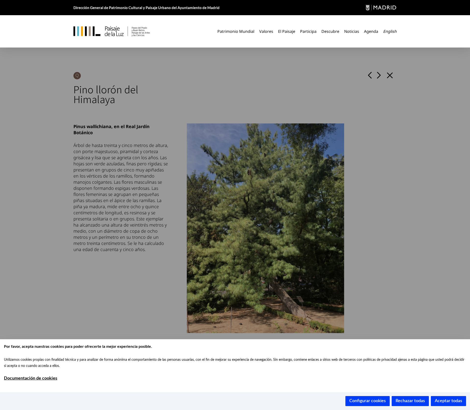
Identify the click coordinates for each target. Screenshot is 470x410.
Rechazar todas (410, 401)
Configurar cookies (367, 401)
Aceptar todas (448, 401)
